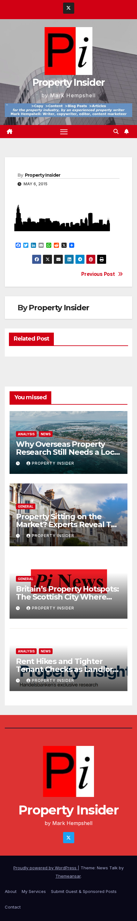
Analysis (26, 434)
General (25, 506)
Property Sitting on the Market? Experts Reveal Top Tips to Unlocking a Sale (68, 524)
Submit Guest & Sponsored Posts (84, 891)
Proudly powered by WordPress (45, 867)
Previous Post (98, 274)
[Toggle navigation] (64, 131)
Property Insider (68, 82)
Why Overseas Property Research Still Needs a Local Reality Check (68, 452)
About (11, 891)
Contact (13, 907)
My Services (34, 891)
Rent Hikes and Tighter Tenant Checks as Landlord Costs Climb (67, 669)
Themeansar (68, 876)
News (46, 434)
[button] (116, 131)
